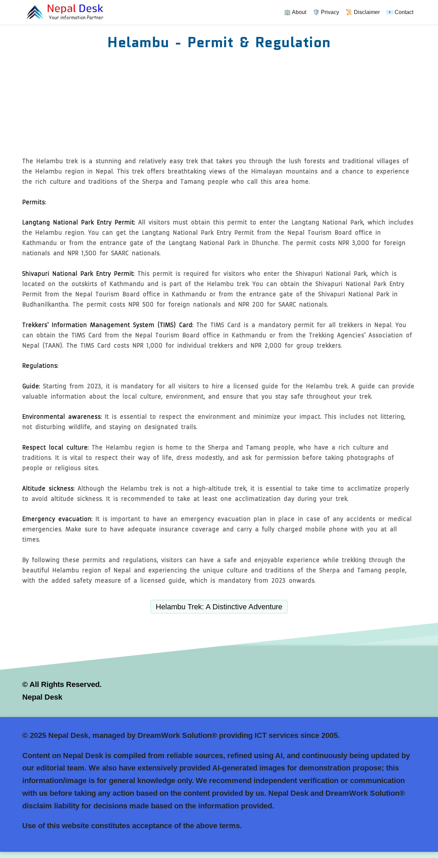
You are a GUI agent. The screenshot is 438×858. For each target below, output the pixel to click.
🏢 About (295, 12)
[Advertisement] (219, 105)
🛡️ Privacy (326, 12)
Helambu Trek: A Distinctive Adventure (219, 606)
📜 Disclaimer (363, 12)
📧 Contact (399, 12)
